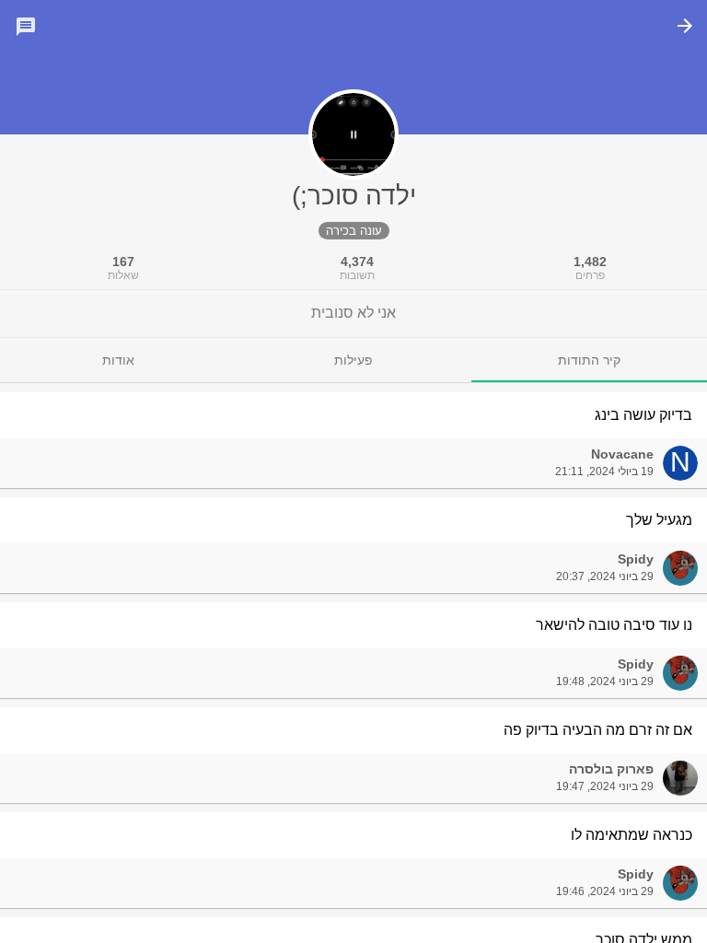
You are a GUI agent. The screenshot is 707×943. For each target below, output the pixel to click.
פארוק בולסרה (611, 769)
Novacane (622, 454)
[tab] (589, 360)
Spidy (636, 559)
